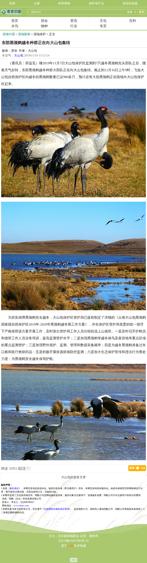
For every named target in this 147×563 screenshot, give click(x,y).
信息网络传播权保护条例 (56, 509)
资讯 (73, 21)
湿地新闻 (24, 34)
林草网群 (64, 3)
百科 (132, 21)
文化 (103, 21)
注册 (37, 3)
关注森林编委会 (68, 536)
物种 (44, 26)
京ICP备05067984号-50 (73, 540)
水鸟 (14, 26)
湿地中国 (11, 12)
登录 (12, 3)
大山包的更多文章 (73, 477)
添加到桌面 (130, 3)
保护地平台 (96, 3)
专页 (103, 26)
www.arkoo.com (21, 505)
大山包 (18, 55)
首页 (14, 21)
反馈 (73, 560)
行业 (73, 26)
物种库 (93, 536)
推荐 (137, 468)
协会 (44, 21)
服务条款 (14, 488)
